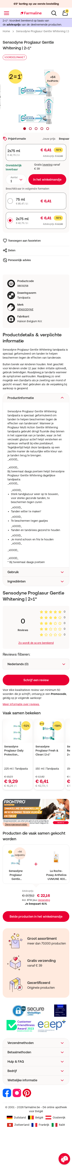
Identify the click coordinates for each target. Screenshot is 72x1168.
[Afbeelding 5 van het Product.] (47, 128)
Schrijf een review (36, 680)
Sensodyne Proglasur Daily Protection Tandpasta (13, 751)
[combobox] (16, 179)
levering (47, 164)
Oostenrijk (59, 1117)
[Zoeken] (54, 13)
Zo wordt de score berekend (36, 642)
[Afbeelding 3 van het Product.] (36, 128)
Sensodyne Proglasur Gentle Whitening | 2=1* (16, 875)
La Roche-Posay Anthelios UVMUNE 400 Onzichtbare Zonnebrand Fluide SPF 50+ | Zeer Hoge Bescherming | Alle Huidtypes (56, 875)
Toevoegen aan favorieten (24, 240)
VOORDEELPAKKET (14, 57)
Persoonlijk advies (19, 260)
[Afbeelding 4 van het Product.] (42, 128)
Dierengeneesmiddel (16, 824)
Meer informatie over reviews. (21, 704)
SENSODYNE (25, 309)
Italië (62, 1124)
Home (6, 31)
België (39, 1117)
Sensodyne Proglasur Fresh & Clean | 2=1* (47, 750)
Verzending (44, 900)
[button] (36, 397)
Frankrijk (44, 1124)
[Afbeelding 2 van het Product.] (30, 128)
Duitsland (20, 1117)
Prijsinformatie (17, 138)
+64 (52, 78)
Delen (11, 250)
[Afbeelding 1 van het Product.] (24, 128)
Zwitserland (21, 1124)
